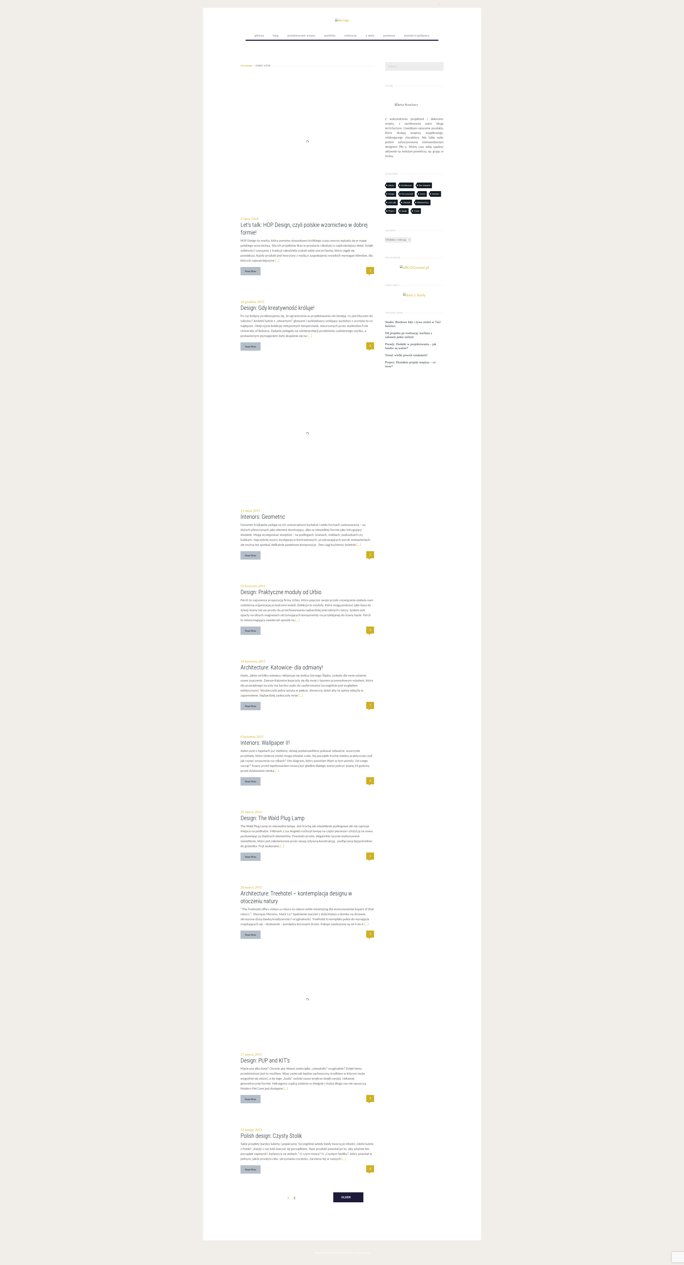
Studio (404, 211)
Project (391, 211)
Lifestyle (406, 202)
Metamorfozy (423, 202)
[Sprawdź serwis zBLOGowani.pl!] (414, 267)
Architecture (406, 185)
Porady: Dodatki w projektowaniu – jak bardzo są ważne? (410, 346)
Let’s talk (392, 202)
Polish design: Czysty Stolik (271, 1135)
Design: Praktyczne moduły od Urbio (280, 592)
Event (422, 194)
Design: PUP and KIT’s (265, 1060)
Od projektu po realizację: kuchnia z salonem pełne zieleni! (408, 335)
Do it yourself (407, 194)
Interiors (435, 194)
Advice (391, 185)
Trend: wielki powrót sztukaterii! (406, 355)
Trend (416, 211)
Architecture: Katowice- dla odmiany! (281, 667)
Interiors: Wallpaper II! (265, 742)
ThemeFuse (363, 1252)
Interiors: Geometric (262, 516)
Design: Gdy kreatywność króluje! (277, 307)
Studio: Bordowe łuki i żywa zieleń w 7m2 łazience (413, 324)
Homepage (246, 65)
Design (391, 194)
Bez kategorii (424, 185)
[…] (276, 261)
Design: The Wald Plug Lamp (272, 818)
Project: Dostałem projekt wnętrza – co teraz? (410, 364)
